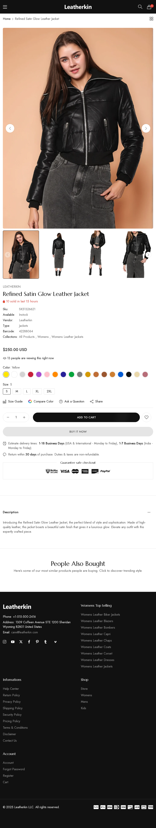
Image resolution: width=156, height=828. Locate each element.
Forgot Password (14, 769)
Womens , (44, 337)
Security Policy (12, 714)
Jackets (23, 326)
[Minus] (8, 417)
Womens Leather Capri (96, 634)
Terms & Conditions (15, 727)
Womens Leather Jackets (67, 337)
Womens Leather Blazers (97, 621)
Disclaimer (9, 734)
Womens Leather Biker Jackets (100, 614)
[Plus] (24, 417)
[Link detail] (4, 642)
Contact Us (10, 740)
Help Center (11, 689)
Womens (86, 695)
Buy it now (78, 432)
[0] (149, 7)
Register (8, 775)
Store (84, 689)
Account (8, 763)
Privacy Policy (12, 702)
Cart (5, 782)
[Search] (140, 7)
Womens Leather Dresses (97, 660)
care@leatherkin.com (20, 632)
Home (7, 19)
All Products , (28, 337)
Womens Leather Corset (96, 653)
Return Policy (11, 695)
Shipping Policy (12, 708)
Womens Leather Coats (96, 647)
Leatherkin (12, 286)
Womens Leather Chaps (96, 640)
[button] (146, 128)
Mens (84, 702)
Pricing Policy (11, 721)
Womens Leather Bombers (98, 627)
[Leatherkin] (78, 7)
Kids (83, 708)
